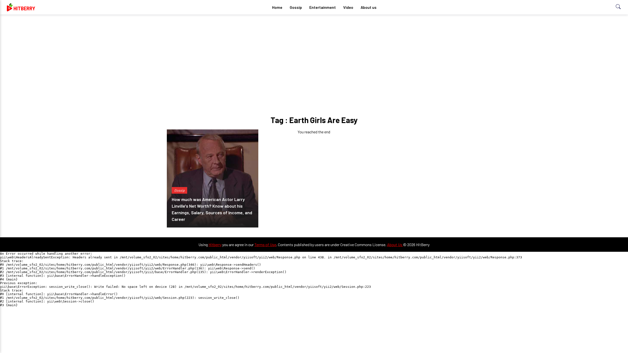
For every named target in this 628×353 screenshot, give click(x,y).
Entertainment (322, 7)
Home (277, 7)
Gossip (296, 7)
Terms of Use (265, 244)
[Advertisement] (314, 56)
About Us (395, 244)
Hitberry (215, 244)
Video (348, 7)
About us (369, 7)
